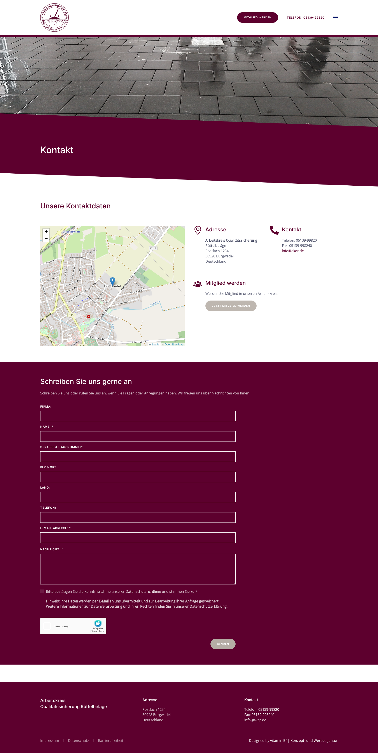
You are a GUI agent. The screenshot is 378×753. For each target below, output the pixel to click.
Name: (46, 426)
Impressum (49, 740)
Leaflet (155, 344)
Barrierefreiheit (110, 740)
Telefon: (48, 507)
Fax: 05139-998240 (297, 245)
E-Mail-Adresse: (55, 528)
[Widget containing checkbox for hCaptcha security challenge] (73, 626)
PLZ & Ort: (49, 467)
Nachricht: (51, 549)
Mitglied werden (257, 17)
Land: (45, 487)
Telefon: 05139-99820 (306, 17)
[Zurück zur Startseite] (54, 17)
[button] (335, 17)
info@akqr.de (293, 250)
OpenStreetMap (174, 344)
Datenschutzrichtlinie (143, 591)
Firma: (45, 406)
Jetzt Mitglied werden (231, 305)
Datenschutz (78, 740)
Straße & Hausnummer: (61, 447)
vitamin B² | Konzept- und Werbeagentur (304, 740)
